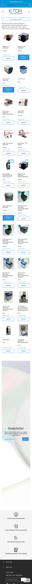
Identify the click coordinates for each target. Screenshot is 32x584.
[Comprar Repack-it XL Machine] (23, 37)
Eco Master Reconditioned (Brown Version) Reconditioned (23, 308)
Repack (5, 51)
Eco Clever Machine (6, 79)
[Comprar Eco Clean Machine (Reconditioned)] (8, 102)
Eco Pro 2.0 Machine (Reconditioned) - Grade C (8, 308)
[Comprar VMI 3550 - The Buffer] (23, 134)
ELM (4, 83)
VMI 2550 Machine (21, 112)
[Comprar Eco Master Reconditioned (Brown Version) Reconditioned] (23, 297)
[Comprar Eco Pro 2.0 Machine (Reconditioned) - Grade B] (23, 263)
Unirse (25, 439)
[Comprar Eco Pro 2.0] (23, 70)
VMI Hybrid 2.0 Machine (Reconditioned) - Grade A (23, 208)
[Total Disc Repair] (15, 12)
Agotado (8, 58)
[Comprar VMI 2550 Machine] (23, 102)
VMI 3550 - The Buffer (22, 144)
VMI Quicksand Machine (7, 144)
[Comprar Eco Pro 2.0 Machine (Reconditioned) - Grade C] (8, 297)
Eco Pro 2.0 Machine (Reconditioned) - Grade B (23, 275)
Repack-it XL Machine (22, 47)
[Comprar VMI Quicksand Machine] (8, 134)
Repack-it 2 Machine (6, 47)
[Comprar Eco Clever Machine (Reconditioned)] (23, 330)
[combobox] (14, 5)
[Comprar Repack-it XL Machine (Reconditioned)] (23, 165)
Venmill (20, 115)
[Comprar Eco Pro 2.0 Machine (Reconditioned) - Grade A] (8, 263)
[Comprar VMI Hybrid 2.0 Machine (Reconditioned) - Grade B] (8, 230)
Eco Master (6, 340)
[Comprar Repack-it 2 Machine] (8, 37)
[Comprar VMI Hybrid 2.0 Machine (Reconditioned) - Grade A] (23, 197)
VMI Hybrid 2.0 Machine (7, 206)
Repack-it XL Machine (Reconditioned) (23, 175)
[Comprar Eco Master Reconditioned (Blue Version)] (8, 165)
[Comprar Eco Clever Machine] (8, 70)
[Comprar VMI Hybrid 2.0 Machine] (8, 197)
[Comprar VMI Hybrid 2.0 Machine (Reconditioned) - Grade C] (23, 230)
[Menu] (3, 12)
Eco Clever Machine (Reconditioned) (23, 341)
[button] (28, 12)
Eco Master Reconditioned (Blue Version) (7, 175)
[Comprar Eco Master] (8, 330)
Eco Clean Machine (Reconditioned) (8, 112)
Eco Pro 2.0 (21, 79)
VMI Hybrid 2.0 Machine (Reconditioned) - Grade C (23, 241)
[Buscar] (29, 5)
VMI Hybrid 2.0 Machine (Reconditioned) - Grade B (8, 241)
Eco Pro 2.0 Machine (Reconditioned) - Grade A (8, 275)
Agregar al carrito (24, 57)
